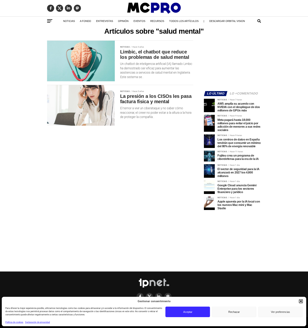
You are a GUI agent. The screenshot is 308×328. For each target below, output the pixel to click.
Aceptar (187, 311)
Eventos (139, 21)
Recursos (157, 21)
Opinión (123, 21)
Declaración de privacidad (37, 322)
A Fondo (85, 21)
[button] (301, 301)
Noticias (69, 21)
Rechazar (234, 311)
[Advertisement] (232, 63)
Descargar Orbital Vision (227, 21)
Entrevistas (104, 21)
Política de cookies (14, 322)
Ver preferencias (280, 311)
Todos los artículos (184, 21)
